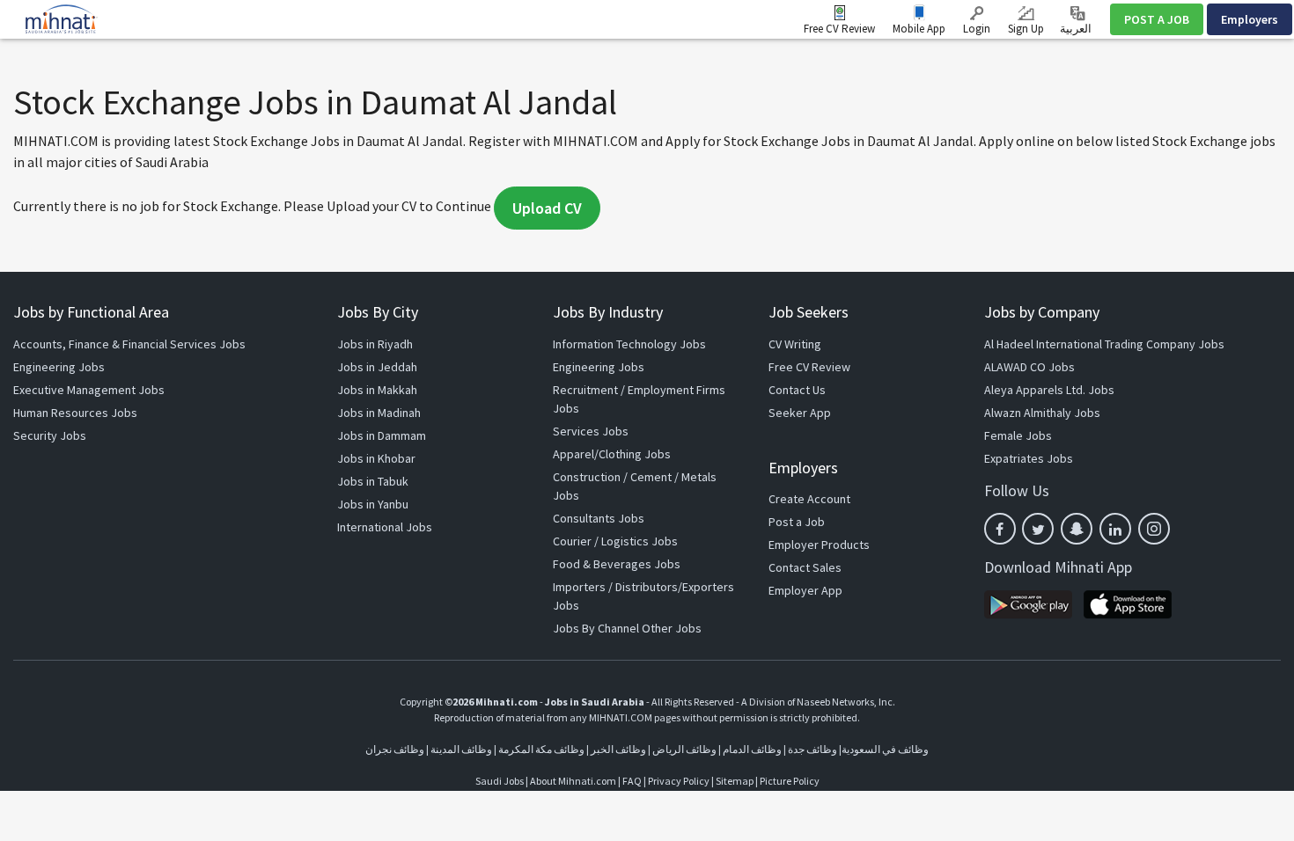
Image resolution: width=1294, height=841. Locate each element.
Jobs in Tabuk (372, 481)
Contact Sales (805, 567)
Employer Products (819, 544)
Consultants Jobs (598, 518)
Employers (1249, 19)
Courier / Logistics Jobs (615, 541)
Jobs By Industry (608, 312)
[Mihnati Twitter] (1038, 529)
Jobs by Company (1041, 312)
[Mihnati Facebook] (1000, 529)
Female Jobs (1018, 435)
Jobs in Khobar (376, 458)
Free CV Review (839, 28)
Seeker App (799, 412)
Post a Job (796, 522)
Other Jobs (672, 628)
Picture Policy (790, 780)
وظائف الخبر (618, 749)
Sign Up (1026, 28)
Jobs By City (377, 312)
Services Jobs (591, 431)
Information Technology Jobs (629, 344)
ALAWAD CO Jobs (1029, 367)
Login (976, 28)
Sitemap (735, 780)
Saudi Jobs (499, 780)
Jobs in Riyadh (375, 344)
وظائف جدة (812, 749)
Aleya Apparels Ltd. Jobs (1049, 390)
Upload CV (547, 208)
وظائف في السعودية (885, 749)
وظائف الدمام (752, 749)
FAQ (632, 780)
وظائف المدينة (461, 749)
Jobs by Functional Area (91, 312)
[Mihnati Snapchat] (1076, 529)
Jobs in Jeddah (377, 367)
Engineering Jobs (59, 367)
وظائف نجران (394, 749)
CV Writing (794, 344)
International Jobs (384, 527)
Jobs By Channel (596, 628)
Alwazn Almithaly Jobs (1042, 412)
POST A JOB (1156, 19)
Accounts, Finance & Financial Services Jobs (129, 344)
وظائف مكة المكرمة (541, 749)
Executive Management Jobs (89, 390)
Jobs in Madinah (379, 412)
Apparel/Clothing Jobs (612, 454)
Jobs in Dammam (381, 435)
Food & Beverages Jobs (616, 564)
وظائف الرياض (684, 749)
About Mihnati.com (574, 780)
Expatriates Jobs (1028, 458)
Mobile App (919, 28)
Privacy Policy (678, 780)
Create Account (809, 499)
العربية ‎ (1077, 28)
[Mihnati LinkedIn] (1115, 529)
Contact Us (797, 390)
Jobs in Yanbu (372, 504)
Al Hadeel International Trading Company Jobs (1104, 344)
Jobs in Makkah (377, 390)
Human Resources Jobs (75, 412)
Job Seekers (808, 312)
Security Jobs (49, 435)
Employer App (805, 590)
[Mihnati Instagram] (1154, 529)
